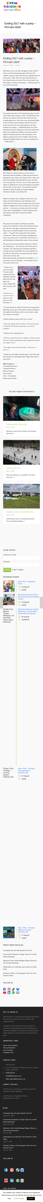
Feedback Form (8, 1052)
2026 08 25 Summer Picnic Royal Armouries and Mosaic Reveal (28, 596)
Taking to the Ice (13, 468)
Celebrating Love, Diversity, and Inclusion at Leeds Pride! (20, 968)
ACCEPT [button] (31, 1198)
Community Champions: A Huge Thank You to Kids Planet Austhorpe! (20, 955)
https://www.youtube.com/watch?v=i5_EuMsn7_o (19, 258)
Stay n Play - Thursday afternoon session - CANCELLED (26, 929)
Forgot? (14, 569)
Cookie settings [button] (19, 1198)
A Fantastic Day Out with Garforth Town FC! (17, 950)
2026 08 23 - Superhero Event (26, 582)
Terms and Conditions (10, 1045)
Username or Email (9, 555)
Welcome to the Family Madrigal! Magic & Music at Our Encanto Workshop (20, 962)
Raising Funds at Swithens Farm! (20, 512)
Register (21, 569)
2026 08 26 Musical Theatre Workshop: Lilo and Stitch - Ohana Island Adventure (28, 611)
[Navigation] (21, 15)
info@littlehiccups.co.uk (13, 1076)
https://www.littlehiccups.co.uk (15, 1079)
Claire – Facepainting (9, 376)
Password (6, 561)
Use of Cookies (8, 1050)
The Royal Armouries (10, 366)
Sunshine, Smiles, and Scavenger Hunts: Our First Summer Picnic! (19, 974)
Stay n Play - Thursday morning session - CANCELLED (26, 770)
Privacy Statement (9, 1048)
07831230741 (10, 1073)
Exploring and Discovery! (16, 424)
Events (17, 65)
